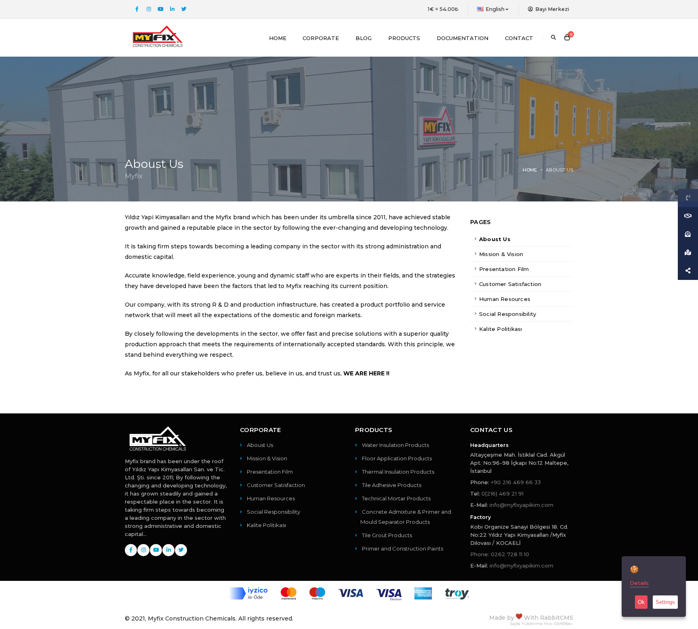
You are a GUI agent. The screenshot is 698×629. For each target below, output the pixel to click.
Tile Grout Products (387, 535)
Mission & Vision (501, 254)
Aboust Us (495, 239)
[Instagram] (148, 9)
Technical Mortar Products (396, 498)
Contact (519, 38)
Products (404, 38)
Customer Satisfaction (510, 284)
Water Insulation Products (395, 445)
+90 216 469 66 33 (516, 482)
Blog (363, 38)
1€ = (443, 9)
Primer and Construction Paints (402, 548)
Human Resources (504, 299)
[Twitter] (183, 9)
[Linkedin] (172, 9)
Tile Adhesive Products (391, 485)
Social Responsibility (507, 314)
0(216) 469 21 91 (502, 493)
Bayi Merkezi (551, 9)
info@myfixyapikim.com (521, 505)
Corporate (321, 38)
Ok (641, 602)
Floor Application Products (397, 458)
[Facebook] (137, 9)
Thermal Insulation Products (398, 471)
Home (277, 38)
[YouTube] (160, 9)
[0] (567, 37)
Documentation (462, 38)
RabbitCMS (556, 617)
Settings (665, 602)
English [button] (495, 9)
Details (639, 583)
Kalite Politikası (500, 329)
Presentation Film (504, 269)
